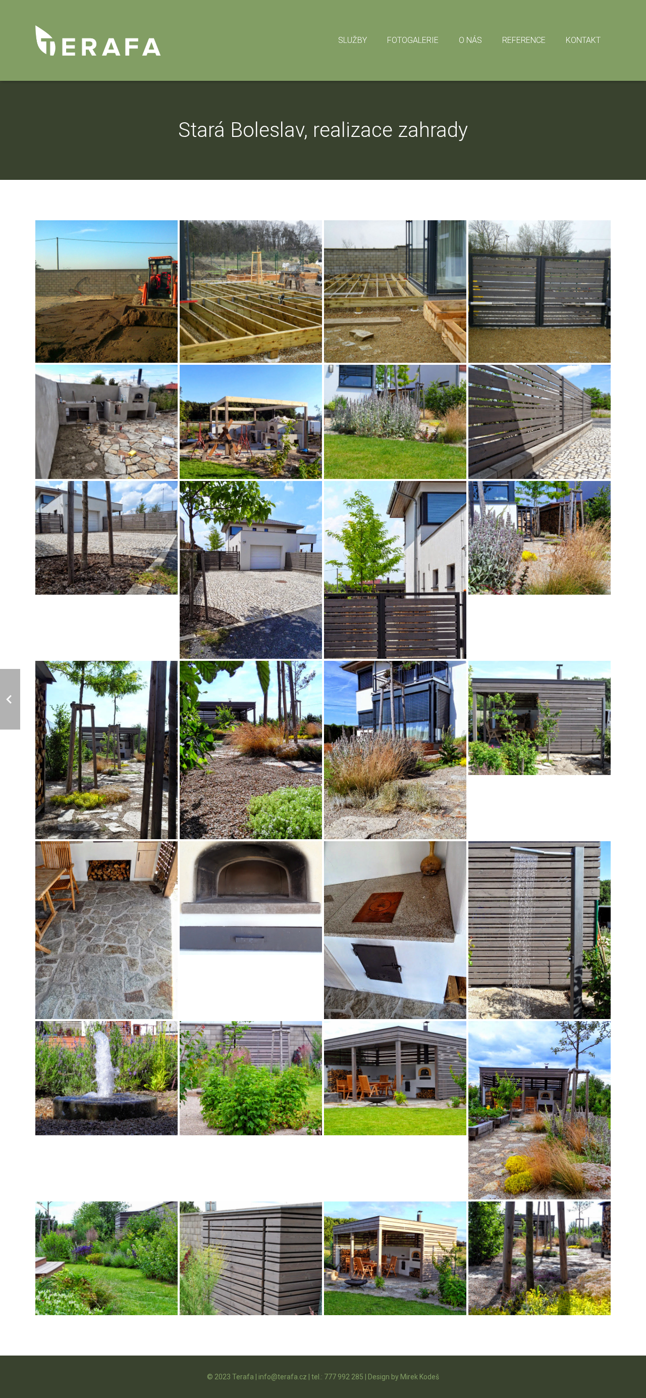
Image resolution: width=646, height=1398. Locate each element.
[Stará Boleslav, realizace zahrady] (106, 291)
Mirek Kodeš (419, 1377)
